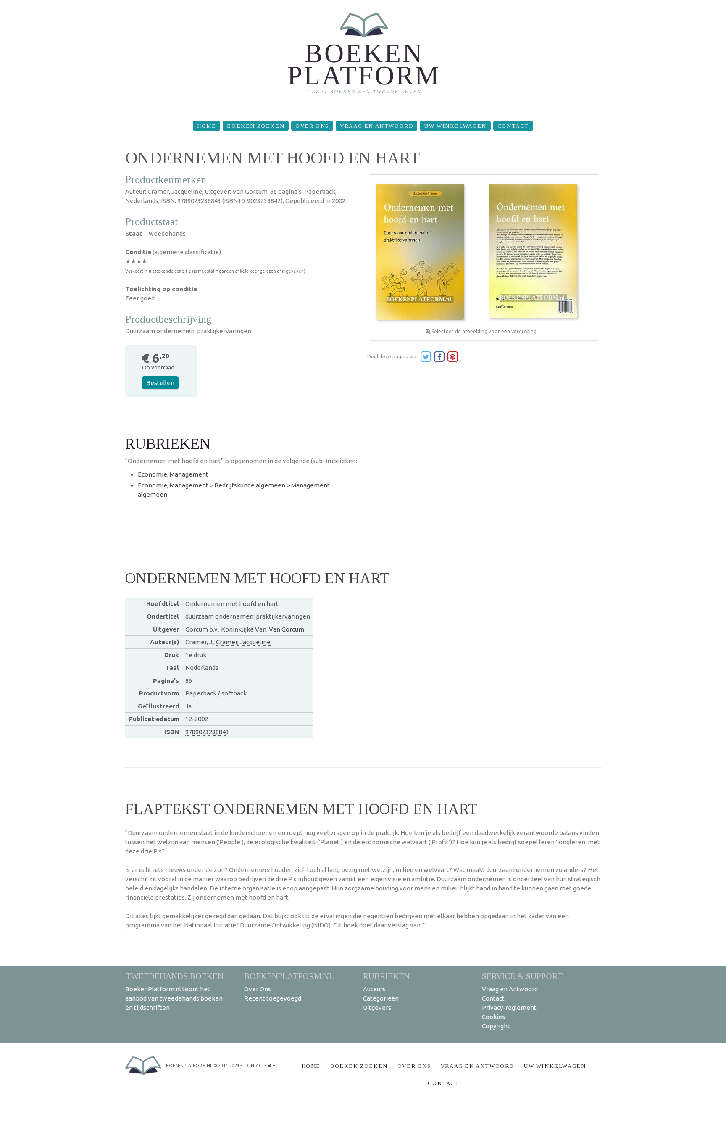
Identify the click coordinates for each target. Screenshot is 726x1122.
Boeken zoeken (255, 126)
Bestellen (160, 382)
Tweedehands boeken (174, 976)
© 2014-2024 (226, 1065)
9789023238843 (207, 731)
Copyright (496, 1026)
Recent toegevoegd (272, 998)
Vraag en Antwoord (376, 126)
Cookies (493, 1016)
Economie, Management (173, 474)
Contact (513, 126)
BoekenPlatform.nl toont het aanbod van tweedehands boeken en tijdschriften (174, 998)
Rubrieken (386, 976)
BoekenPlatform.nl (289, 976)
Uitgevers (377, 1007)
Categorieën (381, 998)
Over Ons (312, 126)
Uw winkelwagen (455, 126)
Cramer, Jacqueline (243, 641)
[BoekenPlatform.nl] (363, 57)
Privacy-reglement (509, 1007)
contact (254, 1065)
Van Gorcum (286, 629)
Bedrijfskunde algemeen (249, 485)
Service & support (522, 976)
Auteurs (374, 989)
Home (206, 126)
